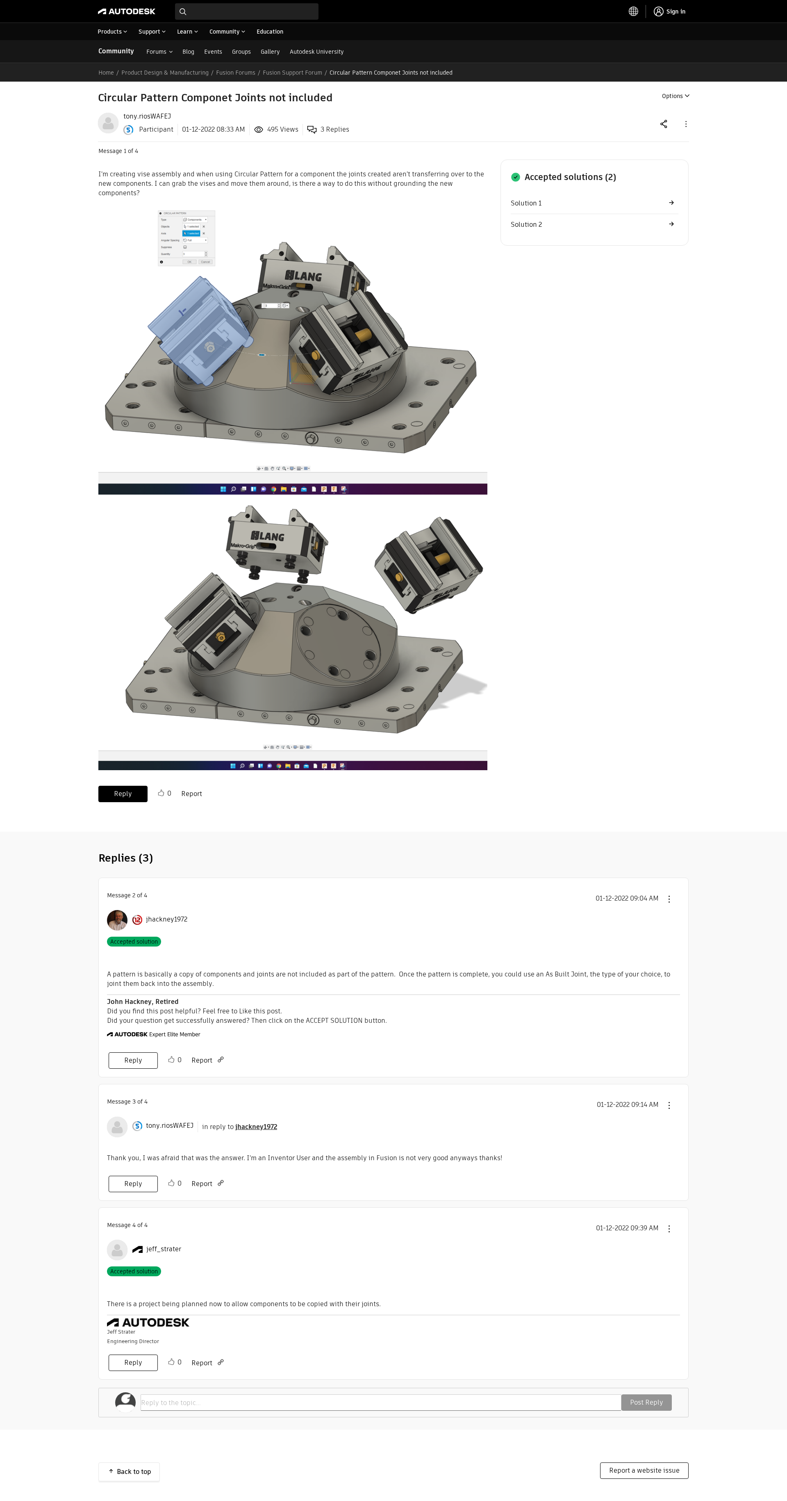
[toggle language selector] (633, 11)
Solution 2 (526, 224)
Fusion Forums (235, 72)
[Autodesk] (126, 11)
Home (106, 72)
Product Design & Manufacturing (165, 72)
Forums (156, 52)
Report (191, 793)
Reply (123, 793)
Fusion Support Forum (292, 72)
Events (213, 52)
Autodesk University (317, 52)
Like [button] (161, 793)
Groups (241, 52)
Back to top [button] (134, 1471)
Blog (188, 52)
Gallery (270, 52)
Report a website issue (644, 1470)
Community (116, 51)
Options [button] (672, 96)
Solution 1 (526, 203)
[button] (685, 123)
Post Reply (646, 1402)
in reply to (239, 1126)
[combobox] (246, 11)
